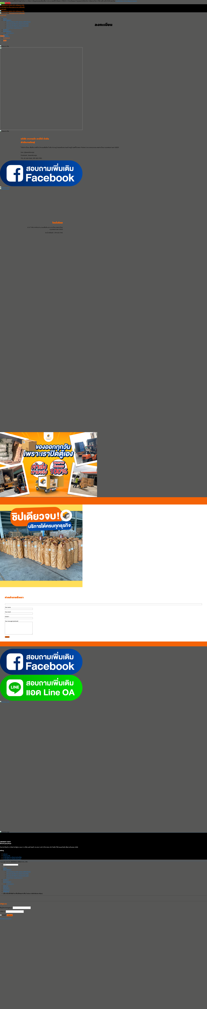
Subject (7, 616)
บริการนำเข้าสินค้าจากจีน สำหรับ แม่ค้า (17, 25)
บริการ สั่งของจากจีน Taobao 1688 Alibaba (18, 21)
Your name (8, 607)
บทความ (5, 34)
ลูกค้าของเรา (10, 33)
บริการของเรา (7, 20)
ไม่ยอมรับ (7, 3)
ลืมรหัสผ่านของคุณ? (5, 918)
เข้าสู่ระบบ (9, 915)
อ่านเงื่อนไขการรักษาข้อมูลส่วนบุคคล (126, 1)
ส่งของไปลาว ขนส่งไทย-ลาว (14, 28)
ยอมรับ (2, 3)
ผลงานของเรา (7, 31)
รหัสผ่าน (3, 911)
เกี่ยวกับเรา (6, 36)
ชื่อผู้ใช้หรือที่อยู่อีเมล (6, 907)
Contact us (6, 38)
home (5, 18)
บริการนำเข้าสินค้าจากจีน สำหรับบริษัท (17, 23)
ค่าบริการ (6, 29)
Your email (8, 612)
